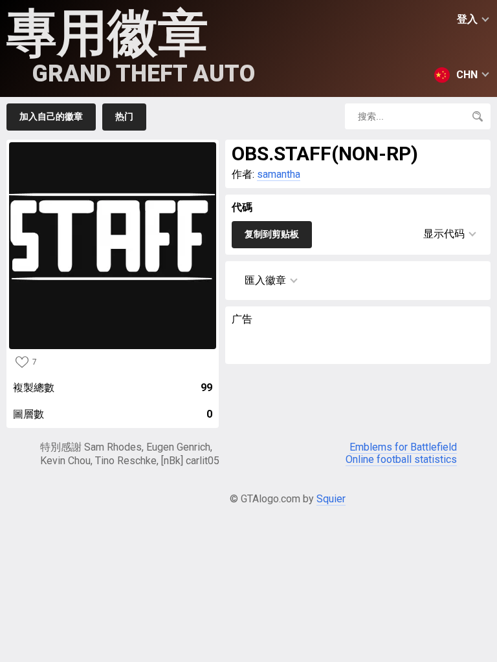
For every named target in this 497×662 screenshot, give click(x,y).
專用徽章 (130, 45)
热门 (124, 116)
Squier (331, 499)
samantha (278, 174)
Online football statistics (401, 459)
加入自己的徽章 (51, 116)
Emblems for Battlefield (403, 447)
